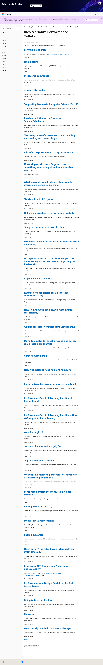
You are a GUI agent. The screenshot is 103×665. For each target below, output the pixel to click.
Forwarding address (35, 49)
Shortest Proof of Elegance (39, 199)
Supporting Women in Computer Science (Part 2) (51, 104)
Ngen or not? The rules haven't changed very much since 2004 (49, 550)
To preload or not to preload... (40, 460)
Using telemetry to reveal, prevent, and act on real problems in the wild (50, 342)
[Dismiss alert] (99, 3)
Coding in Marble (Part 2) (38, 506)
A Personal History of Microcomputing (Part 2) (49, 326)
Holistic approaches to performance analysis (49, 213)
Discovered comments (36, 75)
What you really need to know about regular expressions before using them (48, 183)
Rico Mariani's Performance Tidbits (47, 27)
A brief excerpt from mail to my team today (48, 152)
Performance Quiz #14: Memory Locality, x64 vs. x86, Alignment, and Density (51, 417)
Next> (26, 639)
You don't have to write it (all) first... (44, 446)
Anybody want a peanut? (38, 278)
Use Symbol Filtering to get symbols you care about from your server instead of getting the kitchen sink (49, 261)
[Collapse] (20, 25)
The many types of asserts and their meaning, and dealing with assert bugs (50, 137)
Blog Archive (32, 27)
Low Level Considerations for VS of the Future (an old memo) (51, 243)
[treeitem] (11, 32)
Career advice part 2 (35, 355)
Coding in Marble (33, 534)
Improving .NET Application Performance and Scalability (47, 567)
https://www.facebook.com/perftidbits (57, 54)
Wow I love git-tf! (33, 432)
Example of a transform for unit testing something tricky (46, 294)
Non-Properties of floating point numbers (47, 369)
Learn (25, 27)
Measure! (29, 614)
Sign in (99, 14)
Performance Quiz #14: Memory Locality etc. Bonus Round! (49, 399)
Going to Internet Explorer (39, 600)
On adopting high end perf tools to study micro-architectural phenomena (50, 476)
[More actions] (77, 27)
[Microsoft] (3, 14)
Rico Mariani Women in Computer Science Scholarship (43, 120)
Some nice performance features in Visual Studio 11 (47, 493)
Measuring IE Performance (39, 520)
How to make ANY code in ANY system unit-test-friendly (48, 311)
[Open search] (95, 14)
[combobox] (11, 28)
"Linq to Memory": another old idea (44, 227)
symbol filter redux (35, 89)
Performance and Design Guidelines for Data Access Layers (49, 584)
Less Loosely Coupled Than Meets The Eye (47, 628)
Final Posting (31, 61)
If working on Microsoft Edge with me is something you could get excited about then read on (49, 167)
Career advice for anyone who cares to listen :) (50, 383)
